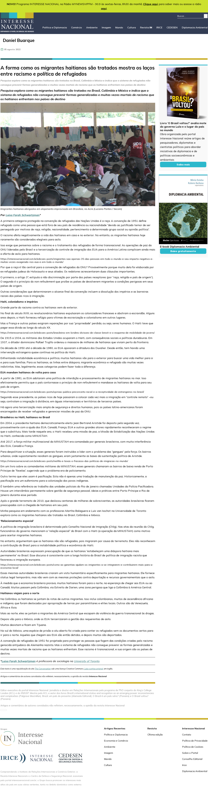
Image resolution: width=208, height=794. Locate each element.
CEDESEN (172, 27)
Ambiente (91, 27)
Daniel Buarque (19, 40)
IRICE (159, 27)
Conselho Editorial (192, 758)
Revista (146, 27)
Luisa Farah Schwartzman (23, 215)
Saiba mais (183, 164)
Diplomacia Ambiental (195, 27)
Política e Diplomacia (54, 27)
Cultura (131, 27)
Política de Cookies (192, 746)
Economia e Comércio (116, 740)
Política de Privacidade (195, 740)
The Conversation (43, 668)
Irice (184, 765)
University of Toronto (87, 661)
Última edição (155, 734)
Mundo (119, 27)
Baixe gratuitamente (183, 251)
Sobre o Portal (190, 752)
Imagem (106, 27)
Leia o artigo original (93, 668)
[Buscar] (206, 16)
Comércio (76, 27)
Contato (186, 734)
